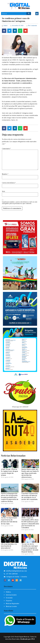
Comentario (6, 148)
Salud (5, 25)
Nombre (5, 174)
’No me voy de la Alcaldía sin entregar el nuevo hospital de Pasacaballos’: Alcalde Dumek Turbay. (29, 548)
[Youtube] (13, 580)
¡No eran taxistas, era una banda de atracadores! (9, 546)
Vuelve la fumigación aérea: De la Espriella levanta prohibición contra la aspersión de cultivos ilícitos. (9, 497)
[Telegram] (20, 580)
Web (3, 191)
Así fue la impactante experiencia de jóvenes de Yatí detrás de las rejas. (9, 521)
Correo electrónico (9, 183)
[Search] (28, 13)
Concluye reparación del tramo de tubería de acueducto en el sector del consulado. (29, 496)
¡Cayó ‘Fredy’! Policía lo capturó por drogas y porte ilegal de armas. (9, 472)
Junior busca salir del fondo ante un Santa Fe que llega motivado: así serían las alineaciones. (30, 473)
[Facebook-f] (5, 580)
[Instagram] (17, 580)
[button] (37, 13)
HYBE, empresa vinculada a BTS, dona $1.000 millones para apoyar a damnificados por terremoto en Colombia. (30, 523)
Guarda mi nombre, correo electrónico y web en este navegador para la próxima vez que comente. (19, 202)
